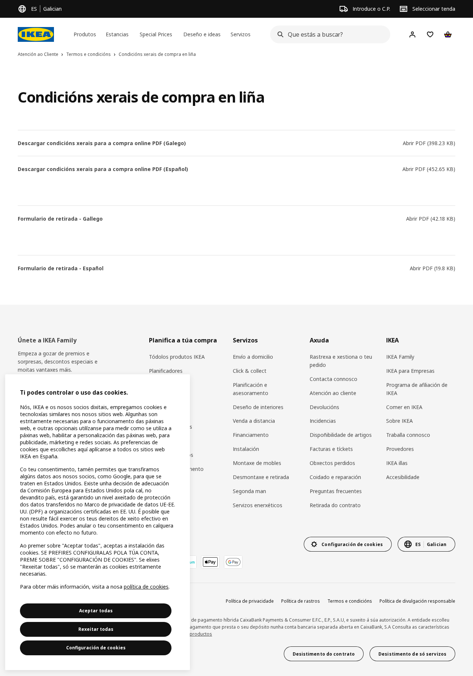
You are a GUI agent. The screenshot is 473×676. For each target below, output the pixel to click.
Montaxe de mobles (257, 462)
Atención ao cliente (333, 392)
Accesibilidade (402, 477)
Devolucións (324, 407)
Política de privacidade (250, 601)
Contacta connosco (333, 378)
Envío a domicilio (253, 356)
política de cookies (146, 586)
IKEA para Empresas (410, 370)
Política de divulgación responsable (417, 601)
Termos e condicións (349, 601)
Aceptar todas (96, 611)
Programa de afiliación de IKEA (417, 388)
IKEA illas (397, 462)
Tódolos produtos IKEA (177, 356)
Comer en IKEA (404, 407)
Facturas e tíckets (331, 448)
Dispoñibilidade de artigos (341, 434)
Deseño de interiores (258, 407)
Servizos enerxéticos (257, 505)
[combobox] (328, 34)
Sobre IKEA (399, 420)
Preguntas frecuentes (336, 491)
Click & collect (249, 370)
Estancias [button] (117, 34)
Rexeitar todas (95, 629)
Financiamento (251, 434)
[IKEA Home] (36, 34)
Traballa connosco (408, 434)
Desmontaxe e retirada (261, 477)
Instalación (246, 448)
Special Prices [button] (156, 34)
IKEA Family (400, 356)
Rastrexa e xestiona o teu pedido (341, 360)
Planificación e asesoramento (250, 388)
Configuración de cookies (96, 648)
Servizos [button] (241, 34)
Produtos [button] (85, 34)
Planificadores (166, 370)
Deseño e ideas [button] (202, 34)
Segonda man (249, 491)
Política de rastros (300, 601)
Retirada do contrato (335, 505)
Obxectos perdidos (332, 462)
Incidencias (323, 420)
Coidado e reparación (335, 477)
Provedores (400, 448)
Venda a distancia (254, 420)
